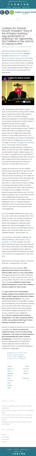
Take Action (25, 7)
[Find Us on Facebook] (15, 4)
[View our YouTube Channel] (18, 4)
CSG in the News (18, 353)
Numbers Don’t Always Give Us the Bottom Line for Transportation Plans (26, 373)
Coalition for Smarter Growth (13, 53)
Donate (9, 7)
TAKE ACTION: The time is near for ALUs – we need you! (17, 415)
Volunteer (4, 442)
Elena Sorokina (26, 47)
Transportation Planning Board (16, 358)
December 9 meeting (19, 56)
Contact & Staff (18, 451)
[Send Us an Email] (11, 4)
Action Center (5, 439)
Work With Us (25, 449)
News (25, 353)
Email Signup (17, 7)
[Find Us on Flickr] (27, 4)
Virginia (15, 356)
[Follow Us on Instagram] (21, 4)
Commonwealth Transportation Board (16, 58)
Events (16, 449)
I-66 (24, 356)
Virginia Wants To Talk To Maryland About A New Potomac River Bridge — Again (10, 377)
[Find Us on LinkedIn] (24, 4)
